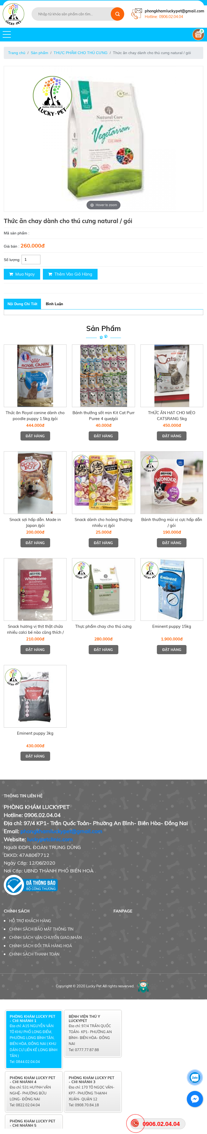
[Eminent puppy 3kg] (35, 696)
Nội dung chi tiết (22, 304)
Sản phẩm (39, 53)
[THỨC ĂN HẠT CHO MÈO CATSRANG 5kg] (171, 375)
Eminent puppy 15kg (171, 626)
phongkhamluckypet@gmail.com (61, 831)
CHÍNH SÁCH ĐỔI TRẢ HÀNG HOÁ (40, 945)
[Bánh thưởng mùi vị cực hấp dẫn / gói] (171, 482)
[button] (7, 34)
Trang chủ (16, 53)
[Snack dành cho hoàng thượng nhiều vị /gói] (103, 482)
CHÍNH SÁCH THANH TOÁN (34, 954)
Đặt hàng (35, 436)
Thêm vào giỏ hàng (72, 274)
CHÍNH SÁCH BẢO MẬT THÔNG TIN (41, 929)
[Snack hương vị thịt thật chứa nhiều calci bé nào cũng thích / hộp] (35, 589)
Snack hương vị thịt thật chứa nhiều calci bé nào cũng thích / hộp (35, 632)
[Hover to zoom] (103, 138)
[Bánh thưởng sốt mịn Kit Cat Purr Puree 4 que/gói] (103, 375)
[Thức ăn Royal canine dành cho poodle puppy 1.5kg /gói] (35, 375)
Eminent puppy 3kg (35, 733)
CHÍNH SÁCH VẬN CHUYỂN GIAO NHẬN (45, 937)
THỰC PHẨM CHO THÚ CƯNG (81, 53)
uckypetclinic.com (51, 839)
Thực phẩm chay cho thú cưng (103, 626)
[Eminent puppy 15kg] (171, 589)
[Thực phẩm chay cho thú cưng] (103, 589)
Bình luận (54, 304)
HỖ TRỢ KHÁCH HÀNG (30, 920)
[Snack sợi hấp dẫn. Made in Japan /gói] (35, 482)
